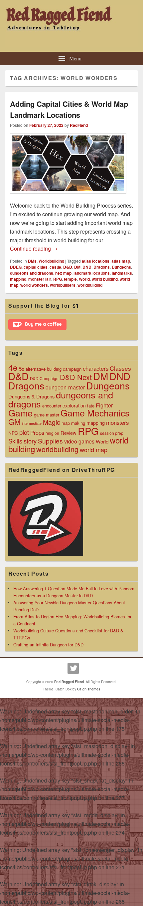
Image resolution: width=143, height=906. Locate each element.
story (30, 440)
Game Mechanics (95, 412)
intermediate (32, 423)
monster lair (39, 279)
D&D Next (76, 377)
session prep (111, 433)
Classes (120, 368)
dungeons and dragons (31, 273)
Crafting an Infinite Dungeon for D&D (48, 644)
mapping (18, 279)
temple (70, 279)
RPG (57, 279)
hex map (63, 273)
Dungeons (121, 267)
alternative (36, 369)
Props (37, 432)
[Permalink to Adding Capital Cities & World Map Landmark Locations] (68, 197)
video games (79, 441)
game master (46, 414)
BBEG (16, 267)
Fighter (104, 405)
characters (95, 368)
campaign (72, 369)
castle (55, 267)
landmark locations (91, 273)
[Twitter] (73, 668)
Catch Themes (88, 689)
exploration (74, 405)
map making (73, 423)
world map (93, 449)
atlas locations (95, 261)
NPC (13, 432)
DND (86, 267)
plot (24, 432)
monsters (117, 422)
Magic (51, 422)
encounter (51, 405)
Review (68, 432)
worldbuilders (62, 285)
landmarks (122, 273)
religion (52, 433)
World (84, 279)
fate (90, 405)
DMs (32, 261)
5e (21, 368)
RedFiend (79, 125)
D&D (67, 267)
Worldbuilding (51, 261)
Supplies (50, 440)
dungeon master (65, 387)
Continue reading (34, 248)
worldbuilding (89, 285)
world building (105, 279)
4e (13, 367)
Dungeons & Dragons (31, 396)
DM (77, 267)
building (54, 369)
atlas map (120, 261)
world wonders (34, 285)
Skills (15, 440)
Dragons (101, 267)
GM (14, 421)
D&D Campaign (44, 378)
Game (20, 412)
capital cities (36, 267)
